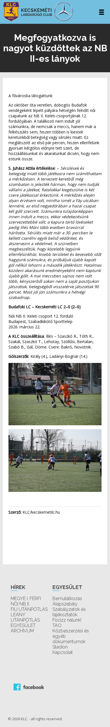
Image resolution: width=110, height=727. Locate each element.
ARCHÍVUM (22, 631)
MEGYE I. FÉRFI (26, 598)
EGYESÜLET (23, 625)
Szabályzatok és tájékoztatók (69, 612)
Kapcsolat (62, 652)
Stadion (60, 647)
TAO (56, 625)
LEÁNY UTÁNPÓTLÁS (25, 617)
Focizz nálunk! (66, 620)
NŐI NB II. (20, 604)
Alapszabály (65, 604)
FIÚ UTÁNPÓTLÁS (29, 609)
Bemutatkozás (67, 598)
